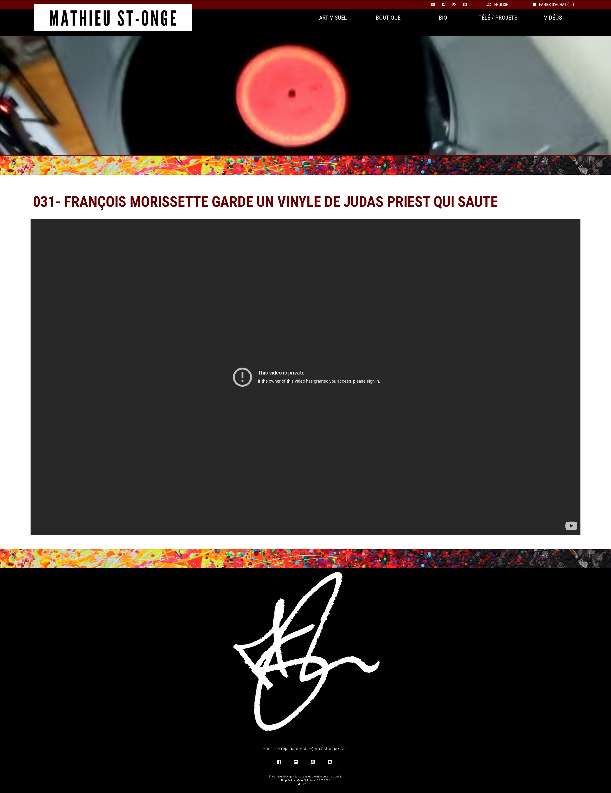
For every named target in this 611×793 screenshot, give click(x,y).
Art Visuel (333, 17)
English (500, 4)
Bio (443, 17)
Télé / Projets (498, 17)
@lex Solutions (306, 780)
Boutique (388, 17)
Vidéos (553, 17)
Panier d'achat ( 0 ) (556, 4)
